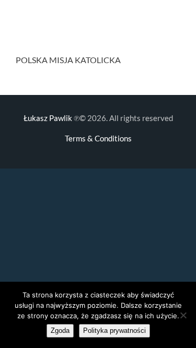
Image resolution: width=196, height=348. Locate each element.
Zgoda (60, 330)
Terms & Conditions (98, 138)
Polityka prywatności (114, 330)
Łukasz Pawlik (48, 118)
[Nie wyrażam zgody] (183, 315)
